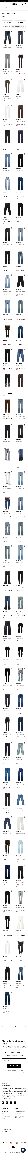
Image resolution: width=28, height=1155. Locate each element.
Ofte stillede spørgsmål (20, 1111)
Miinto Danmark (8, 1085)
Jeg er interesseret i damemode (15, 1052)
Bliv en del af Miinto (6, 1116)
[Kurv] (25, 4)
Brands (3, 1118)
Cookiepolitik (5, 1131)
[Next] (23, 1026)
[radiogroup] (14, 1054)
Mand (8, 13)
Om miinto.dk (5, 1111)
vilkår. (22, 1070)
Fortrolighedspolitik (6, 1129)
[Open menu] (2, 4)
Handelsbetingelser (6, 1127)
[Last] (25, 1026)
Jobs (3, 1113)
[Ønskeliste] (22, 4)
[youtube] (11, 1102)
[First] (2, 1026)
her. (23, 1072)
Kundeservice (18, 1113)
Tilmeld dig (14, 1066)
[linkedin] (7, 1102)
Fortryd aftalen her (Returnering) (19, 1117)
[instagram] (3, 1102)
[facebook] (15, 1102)
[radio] (5, 1052)
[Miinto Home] (14, 4)
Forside (3, 13)
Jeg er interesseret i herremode (15, 1055)
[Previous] (5, 1026)
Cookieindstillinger (6, 1134)
